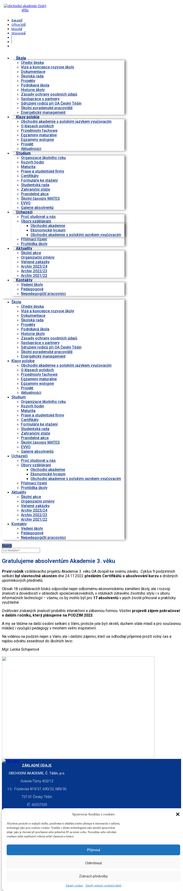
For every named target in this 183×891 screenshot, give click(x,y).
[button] (177, 814)
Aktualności (31, 392)
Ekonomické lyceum (48, 230)
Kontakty (24, 280)
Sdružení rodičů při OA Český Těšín (51, 103)
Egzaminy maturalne (39, 135)
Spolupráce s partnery (40, 99)
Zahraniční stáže (35, 189)
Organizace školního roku (43, 157)
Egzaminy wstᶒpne (37, 139)
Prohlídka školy (34, 487)
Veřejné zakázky (35, 262)
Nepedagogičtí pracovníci (43, 293)
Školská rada (32, 76)
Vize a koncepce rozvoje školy (47, 67)
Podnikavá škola (35, 85)
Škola (21, 58)
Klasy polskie (28, 117)
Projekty (28, 80)
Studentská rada (35, 185)
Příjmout (93, 850)
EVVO (25, 203)
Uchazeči (24, 212)
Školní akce (31, 253)
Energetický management (43, 356)
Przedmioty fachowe (39, 130)
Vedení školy (32, 284)
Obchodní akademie (47, 225)
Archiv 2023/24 (34, 266)
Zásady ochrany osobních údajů (103, 885)
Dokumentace (33, 71)
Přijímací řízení (34, 239)
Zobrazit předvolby (93, 876)
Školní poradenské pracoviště (47, 108)
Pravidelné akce (35, 194)
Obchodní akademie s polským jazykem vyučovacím (66, 121)
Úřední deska (32, 62)
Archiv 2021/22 (34, 519)
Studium (23, 153)
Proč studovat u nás (38, 216)
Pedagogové (32, 289)
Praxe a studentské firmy (42, 171)
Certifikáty (30, 176)
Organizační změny (38, 257)
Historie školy (33, 90)
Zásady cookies (74, 885)
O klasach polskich (37, 126)
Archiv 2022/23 (34, 271)
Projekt (27, 144)
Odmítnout (93, 863)
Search (7, 546)
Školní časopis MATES (40, 198)
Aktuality (24, 248)
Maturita (28, 167)
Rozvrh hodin (32, 162)
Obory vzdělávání (36, 221)
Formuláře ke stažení (39, 180)
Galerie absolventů (37, 207)
